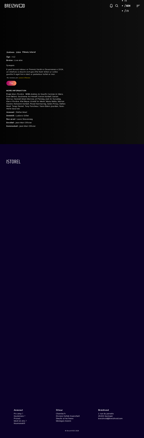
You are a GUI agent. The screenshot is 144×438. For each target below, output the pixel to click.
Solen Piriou (53, 104)
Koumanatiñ (19, 423)
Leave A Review (24, 78)
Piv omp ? (18, 413)
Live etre (18, 60)
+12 (13, 57)
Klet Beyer (25, 101)
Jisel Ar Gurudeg (53, 99)
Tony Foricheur (32, 106)
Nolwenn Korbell (21, 104)
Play (11, 83)
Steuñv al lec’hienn (64, 418)
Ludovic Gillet (22, 115)
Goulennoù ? (19, 416)
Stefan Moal (21, 112)
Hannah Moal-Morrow (24, 99)
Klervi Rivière (12, 101)
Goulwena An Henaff (27, 96)
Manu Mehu (51, 101)
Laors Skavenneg (25, 119)
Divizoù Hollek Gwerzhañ (68, 416)
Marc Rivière (18, 94)
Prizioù (17, 418)
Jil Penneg (39, 99)
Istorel (33, 52)
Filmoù (25, 52)
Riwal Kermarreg (38, 104)
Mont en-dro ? (20, 421)
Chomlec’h (60, 413)
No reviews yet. (18, 78)
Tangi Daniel (18, 106)
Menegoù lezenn (63, 421)
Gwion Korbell (44, 96)
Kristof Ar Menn (37, 101)
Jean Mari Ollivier (23, 122)
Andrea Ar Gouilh (39, 94)
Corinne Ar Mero (55, 94)
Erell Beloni (11, 96)
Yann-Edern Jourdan (49, 106)
